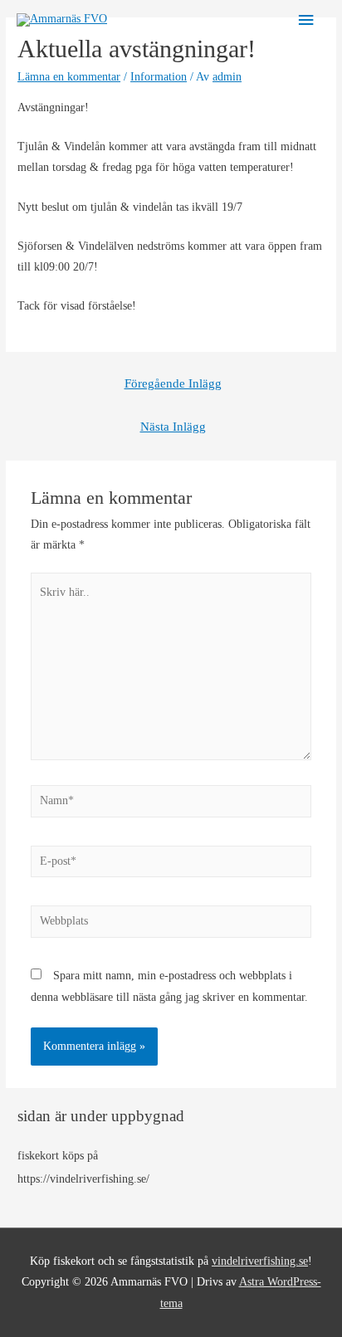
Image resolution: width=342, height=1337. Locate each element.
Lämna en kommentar (68, 77)
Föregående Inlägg (173, 383)
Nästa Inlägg (173, 426)
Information (158, 77)
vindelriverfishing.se (260, 1261)
